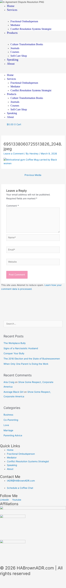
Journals (14, 48)
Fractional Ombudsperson (24, 21)
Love (6, 425)
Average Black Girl (13, 392)
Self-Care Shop (18, 55)
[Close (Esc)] (49, 582)
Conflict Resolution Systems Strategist (30, 29)
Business (8, 414)
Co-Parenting (11, 420)
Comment (12, 205)
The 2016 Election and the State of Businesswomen (32, 358)
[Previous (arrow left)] (7, 586)
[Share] (35, 582)
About (11, 63)
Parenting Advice (13, 435)
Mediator (15, 25)
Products (12, 32)
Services (12, 9)
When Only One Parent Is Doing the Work (26, 364)
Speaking (12, 59)
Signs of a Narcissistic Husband (21, 348)
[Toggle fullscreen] (21, 582)
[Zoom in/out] (7, 582)
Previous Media (33, 175)
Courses (14, 51)
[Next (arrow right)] (21, 586)
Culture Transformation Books (26, 44)
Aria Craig (9, 382)
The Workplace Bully (15, 343)
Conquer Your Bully (14, 353)
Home (10, 6)
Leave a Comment (14, 153)
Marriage (8, 430)
